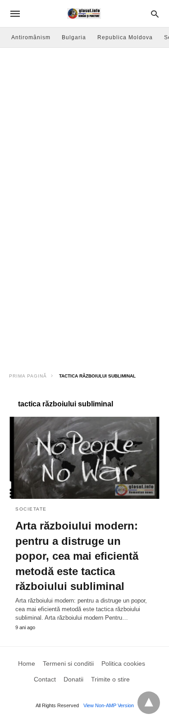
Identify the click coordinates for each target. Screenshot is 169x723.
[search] (155, 14)
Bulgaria (74, 37)
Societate (31, 509)
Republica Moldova (125, 37)
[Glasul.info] (84, 13)
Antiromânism (30, 37)
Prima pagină (28, 375)
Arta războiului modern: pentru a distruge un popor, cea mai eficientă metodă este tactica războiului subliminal (76, 556)
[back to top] (148, 702)
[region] (84, 293)
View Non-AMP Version (108, 705)
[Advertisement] (84, 136)
